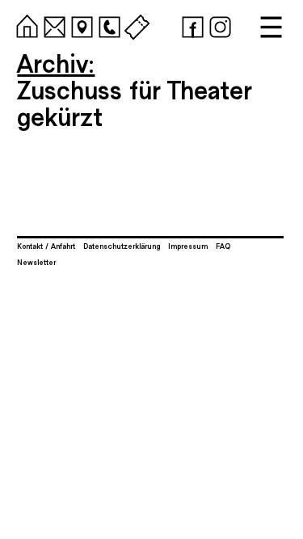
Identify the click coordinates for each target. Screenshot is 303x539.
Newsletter (36, 262)
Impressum (188, 246)
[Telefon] (107, 24)
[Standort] (79, 24)
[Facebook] (190, 24)
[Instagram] (217, 24)
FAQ (223, 246)
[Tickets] (134, 24)
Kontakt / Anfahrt (46, 246)
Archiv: (56, 62)
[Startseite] (24, 24)
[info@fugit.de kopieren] (52, 24)
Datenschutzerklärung (121, 246)
